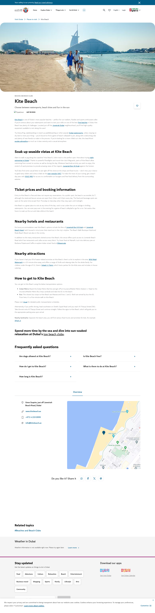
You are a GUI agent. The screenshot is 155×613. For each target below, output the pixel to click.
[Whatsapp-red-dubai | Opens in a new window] (81, 478)
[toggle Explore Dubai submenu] (51, 10)
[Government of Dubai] (21, 10)
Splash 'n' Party (47, 265)
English (116, 10)
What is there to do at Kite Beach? (100, 366)
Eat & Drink (73, 10)
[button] (146, 605)
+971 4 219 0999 (33, 417)
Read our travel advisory (43, 2)
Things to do (60, 10)
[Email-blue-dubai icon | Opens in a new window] (100, 478)
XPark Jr (18, 320)
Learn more (72, 547)
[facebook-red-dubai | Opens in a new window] (88, 478)
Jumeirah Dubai (58, 125)
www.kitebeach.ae (33, 411)
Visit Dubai (19, 19)
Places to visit (32, 19)
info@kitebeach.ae (34, 423)
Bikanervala (61, 243)
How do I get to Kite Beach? (32, 366)
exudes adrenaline (21, 141)
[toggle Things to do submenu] (65, 10)
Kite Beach (19, 119)
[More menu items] (84, 10)
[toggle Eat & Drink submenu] (78, 10)
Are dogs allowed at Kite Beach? (34, 356)
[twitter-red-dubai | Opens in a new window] (94, 478)
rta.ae (25, 302)
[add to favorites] (137, 105)
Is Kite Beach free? (92, 356)
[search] (104, 10)
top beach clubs (53, 334)
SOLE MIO (29, 176)
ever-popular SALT (54, 173)
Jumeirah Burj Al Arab (71, 166)
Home (35, 10)
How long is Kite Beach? (31, 376)
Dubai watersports (76, 132)
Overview (77, 392)
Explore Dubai (45, 10)
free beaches (82, 122)
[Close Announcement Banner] (139, 2)
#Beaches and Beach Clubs (28, 531)
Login (124, 10)
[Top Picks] (109, 10)
